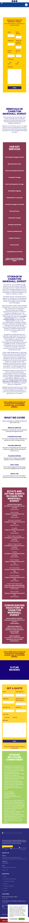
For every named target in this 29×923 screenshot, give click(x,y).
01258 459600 (14, 541)
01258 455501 (15, 581)
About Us (6, 888)
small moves (14, 352)
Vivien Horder (14, 512)
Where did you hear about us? (18, 42)
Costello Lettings (14, 576)
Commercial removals (9, 881)
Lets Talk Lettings (14, 568)
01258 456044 (14, 557)
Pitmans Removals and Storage (12, 117)
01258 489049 (14, 533)
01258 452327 (14, 509)
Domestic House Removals (10, 879)
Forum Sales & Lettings (14, 536)
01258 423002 (14, 549)
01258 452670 (14, 525)
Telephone (10, 40)
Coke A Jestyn (14, 591)
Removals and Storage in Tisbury (9, 896)
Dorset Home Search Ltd (14, 584)
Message (10, 67)
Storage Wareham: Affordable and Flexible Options (14, 901)
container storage (20, 285)
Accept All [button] (21, 919)
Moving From (10, 51)
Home (5, 876)
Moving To (18, 51)
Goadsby (14, 528)
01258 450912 (14, 589)
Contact (6, 890)
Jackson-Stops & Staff (14, 544)
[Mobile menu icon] (26, 4)
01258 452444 (14, 565)
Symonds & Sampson (14, 520)
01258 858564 (5, 863)
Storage (5, 883)
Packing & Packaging (8, 886)
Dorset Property (14, 560)
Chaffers (14, 552)
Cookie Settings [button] (13, 919)
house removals (9, 118)
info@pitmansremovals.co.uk (9, 867)
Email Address (18, 32)
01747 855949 (14, 573)
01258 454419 (15, 517)
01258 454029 (14, 597)
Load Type (10, 59)
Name (9, 32)
